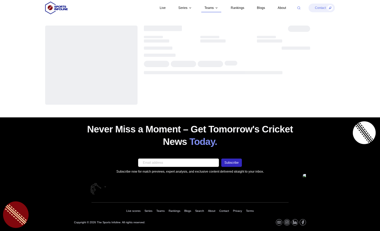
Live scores (133, 210)
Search (199, 210)
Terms (250, 210)
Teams (160, 210)
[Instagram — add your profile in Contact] (287, 222)
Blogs (261, 8)
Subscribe (231, 162)
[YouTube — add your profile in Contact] (279, 222)
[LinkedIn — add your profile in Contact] (295, 222)
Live (163, 8)
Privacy (237, 210)
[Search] (298, 8)
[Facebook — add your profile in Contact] (303, 222)
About (282, 8)
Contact (224, 210)
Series (148, 210)
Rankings (237, 8)
